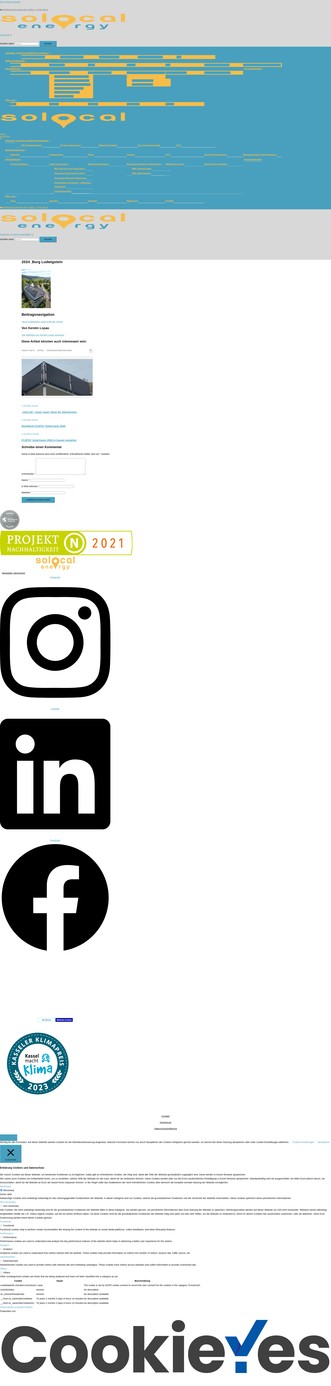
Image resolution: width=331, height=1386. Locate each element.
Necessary (8, 1190)
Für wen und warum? (72, 57)
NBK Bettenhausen (142, 84)
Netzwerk (93, 104)
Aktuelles (10, 53)
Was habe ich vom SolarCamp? (71, 76)
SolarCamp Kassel (59, 72)
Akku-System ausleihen (217, 72)
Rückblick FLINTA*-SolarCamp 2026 (43, 426)
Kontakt (170, 104)
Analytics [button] (4, 1245)
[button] (6, 35)
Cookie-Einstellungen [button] (303, 1142)
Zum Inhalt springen (10, 2)
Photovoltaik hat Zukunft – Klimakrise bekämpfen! (72, 185)
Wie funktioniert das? (33, 57)
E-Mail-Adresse (30, 486)
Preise (91, 65)
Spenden (54, 104)
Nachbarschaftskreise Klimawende (146, 72)
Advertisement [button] (7, 1257)
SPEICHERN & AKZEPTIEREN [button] (16, 1307)
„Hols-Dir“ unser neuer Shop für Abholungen (49, 412)
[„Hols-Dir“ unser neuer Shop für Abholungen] (57, 397)
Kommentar (28, 474)
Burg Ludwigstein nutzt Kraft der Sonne (42, 321)
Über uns (10, 100)
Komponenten (57, 65)
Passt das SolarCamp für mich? (71, 80)
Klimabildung (12, 69)
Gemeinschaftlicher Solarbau (32, 53)
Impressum (165, 1122)
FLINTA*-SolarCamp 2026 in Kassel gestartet (49, 440)
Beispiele (15, 65)
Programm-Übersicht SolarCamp (72, 84)
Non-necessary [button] (8, 1202)
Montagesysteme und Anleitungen (262, 65)
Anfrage (131, 65)
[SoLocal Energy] (64, 31)
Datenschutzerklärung (165, 1128)
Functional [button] (5, 1221)
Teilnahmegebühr (64, 96)
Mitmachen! (133, 104)
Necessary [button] (5, 1186)
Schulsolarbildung (20, 72)
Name (25, 480)
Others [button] (3, 1268)
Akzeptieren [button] (324, 1142)
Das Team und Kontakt (150, 57)
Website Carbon (64, 1020)
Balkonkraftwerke (15, 61)
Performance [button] (6, 1233)
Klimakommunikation (99, 72)
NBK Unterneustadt (142, 80)
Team (13, 104)
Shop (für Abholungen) (217, 65)
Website (26, 492)
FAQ (178, 57)
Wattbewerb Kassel (176, 72)
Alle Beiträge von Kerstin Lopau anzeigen (43, 335)
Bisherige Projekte (109, 57)
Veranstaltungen (253, 69)
